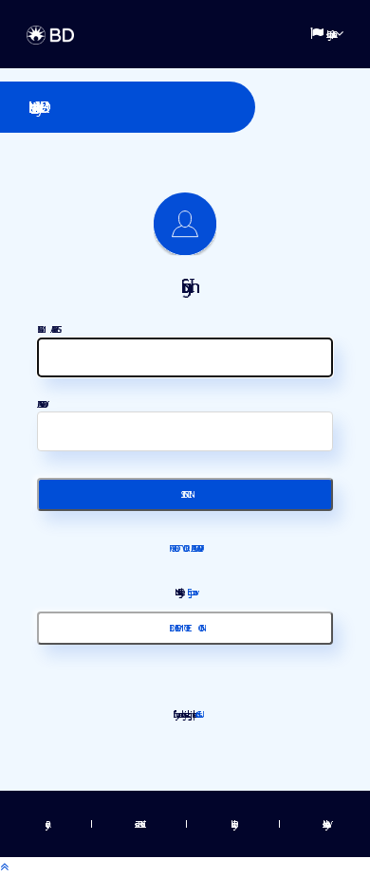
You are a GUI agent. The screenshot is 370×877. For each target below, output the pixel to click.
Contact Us (196, 714)
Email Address (47, 329)
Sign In (185, 494)
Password (40, 404)
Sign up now (190, 591)
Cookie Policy (232, 824)
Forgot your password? (185, 548)
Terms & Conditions (138, 824)
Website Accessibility (324, 824)
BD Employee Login (185, 627)
